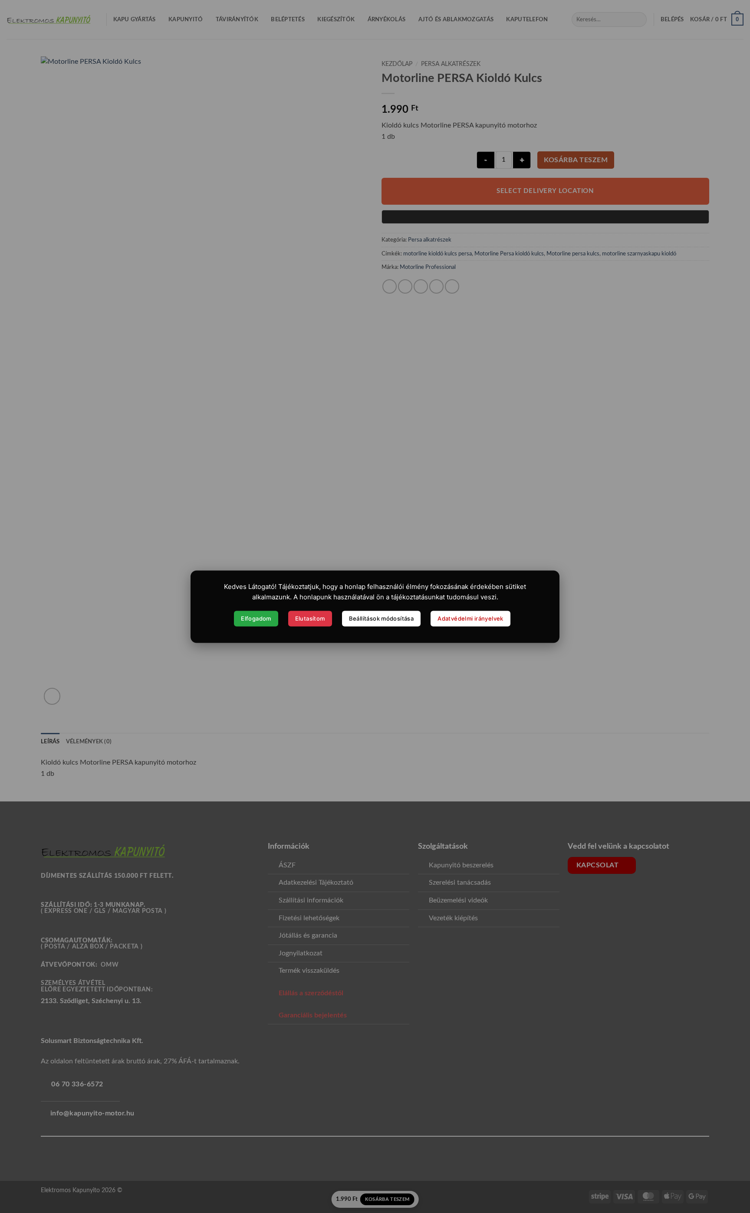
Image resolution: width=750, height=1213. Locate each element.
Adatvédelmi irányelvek (470, 618)
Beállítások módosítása (381, 618)
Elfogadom (256, 618)
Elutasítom (310, 618)
